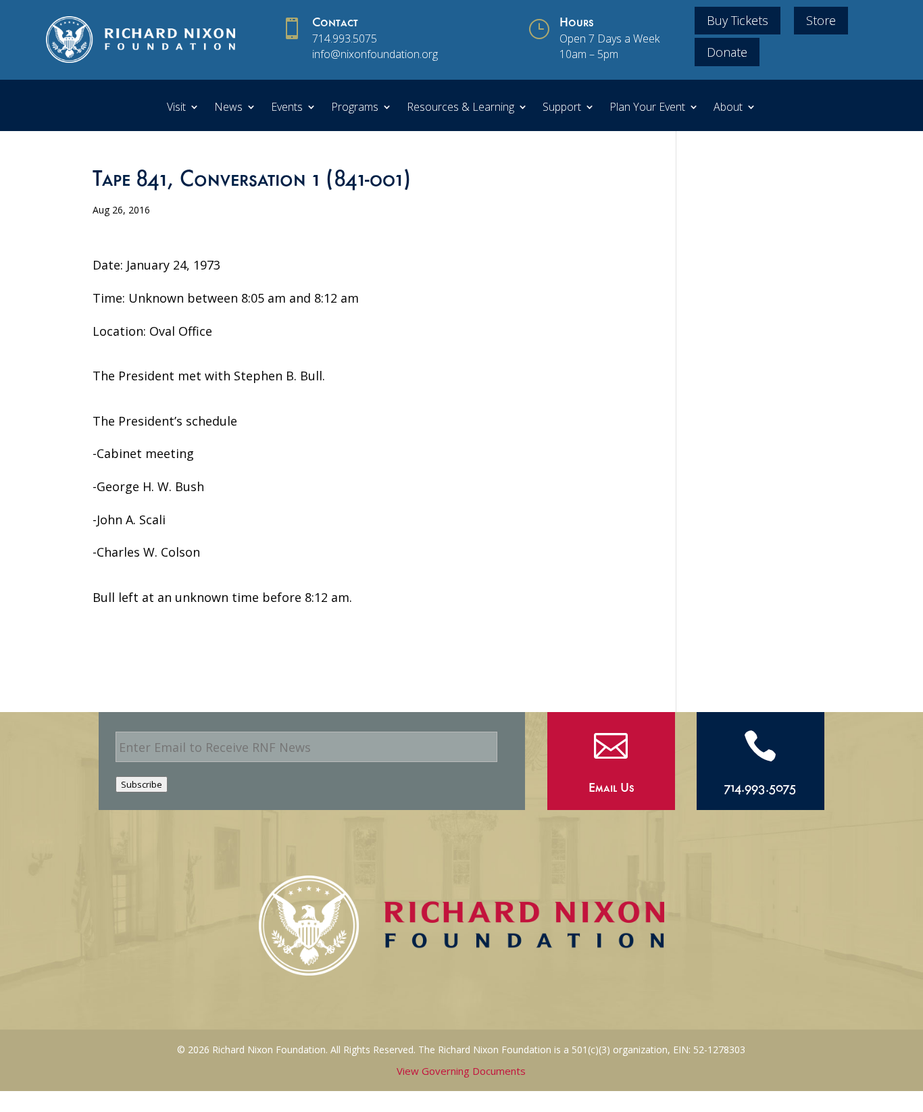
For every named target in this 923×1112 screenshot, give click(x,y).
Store (821, 20)
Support (562, 108)
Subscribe (141, 784)
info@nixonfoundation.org (375, 54)
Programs (354, 108)
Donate (727, 52)
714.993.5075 (344, 38)
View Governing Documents (461, 1071)
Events (287, 108)
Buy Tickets (737, 20)
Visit (176, 108)
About (728, 108)
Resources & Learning (460, 108)
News (228, 108)
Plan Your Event (647, 108)
